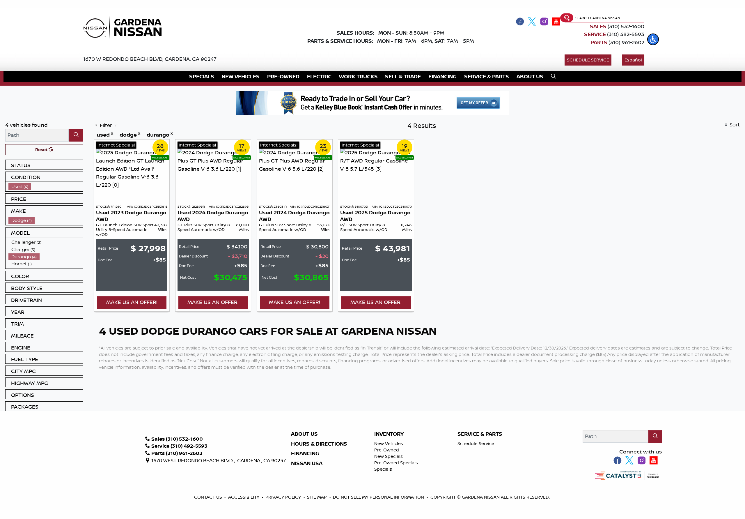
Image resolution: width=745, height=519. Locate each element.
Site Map (317, 497)
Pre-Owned (386, 450)
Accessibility (244, 497)
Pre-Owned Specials (396, 463)
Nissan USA (306, 463)
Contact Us (208, 497)
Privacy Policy (283, 497)
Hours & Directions (319, 444)
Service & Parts (479, 434)
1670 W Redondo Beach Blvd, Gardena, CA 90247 (150, 59)
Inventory (389, 434)
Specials (383, 469)
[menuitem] (45, 186)
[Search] (76, 135)
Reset (42, 149)
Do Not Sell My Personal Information (378, 497)
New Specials (388, 456)
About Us (304, 434)
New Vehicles (388, 443)
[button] (653, 39)
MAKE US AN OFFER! (131, 302)
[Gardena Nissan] (125, 27)
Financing (305, 453)
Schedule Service (588, 60)
